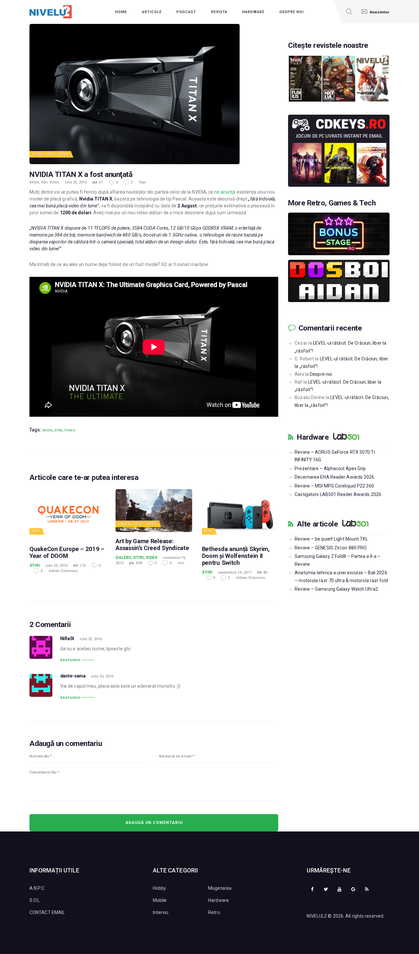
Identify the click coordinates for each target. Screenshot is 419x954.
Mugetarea (219, 888)
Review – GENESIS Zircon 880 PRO (331, 547)
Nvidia (47, 430)
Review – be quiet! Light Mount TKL (331, 539)
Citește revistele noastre (328, 45)
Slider (38, 154)
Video (64, 154)
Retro (214, 912)
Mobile (160, 900)
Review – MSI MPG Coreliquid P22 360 (334, 485)
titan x (69, 430)
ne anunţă (225, 192)
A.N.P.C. (37, 888)
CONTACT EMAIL (47, 912)
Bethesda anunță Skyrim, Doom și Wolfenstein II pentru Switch (236, 555)
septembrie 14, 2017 (234, 572)
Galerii (125, 524)
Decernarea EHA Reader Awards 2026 (334, 477)
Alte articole (317, 524)
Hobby (159, 888)
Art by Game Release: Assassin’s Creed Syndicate (152, 544)
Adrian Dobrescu (63, 571)
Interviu (161, 912)
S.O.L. (35, 900)
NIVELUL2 (317, 916)
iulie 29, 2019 (56, 565)
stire (58, 430)
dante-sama (73, 675)
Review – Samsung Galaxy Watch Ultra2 (336, 589)
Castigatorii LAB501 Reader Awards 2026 (338, 494)
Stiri (51, 154)
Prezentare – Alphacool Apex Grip (330, 468)
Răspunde (70, 660)
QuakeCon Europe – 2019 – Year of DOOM (66, 552)
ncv (181, 563)
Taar (142, 182)
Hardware (313, 437)
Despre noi (321, 374)
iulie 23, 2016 (76, 182)
